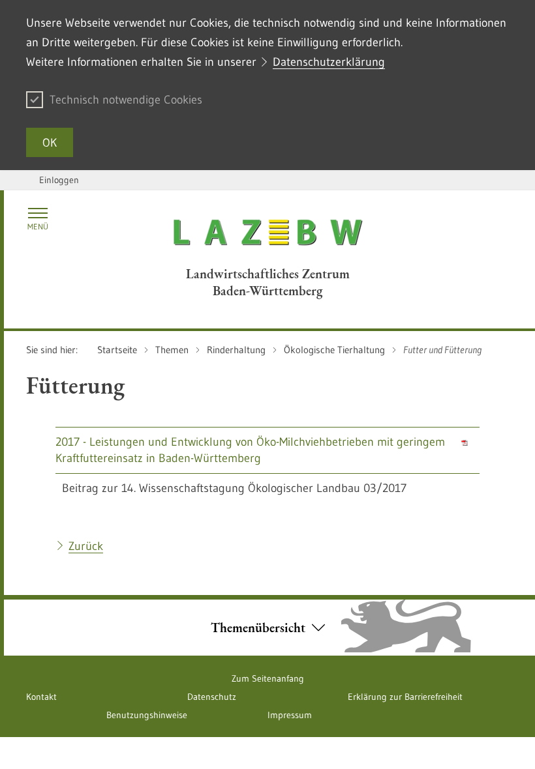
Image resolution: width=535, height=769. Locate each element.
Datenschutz (211, 697)
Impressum (290, 715)
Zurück (86, 546)
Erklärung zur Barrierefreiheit (405, 697)
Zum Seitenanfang (268, 678)
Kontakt (41, 697)
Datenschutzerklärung (329, 62)
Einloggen (59, 180)
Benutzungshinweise (146, 715)
